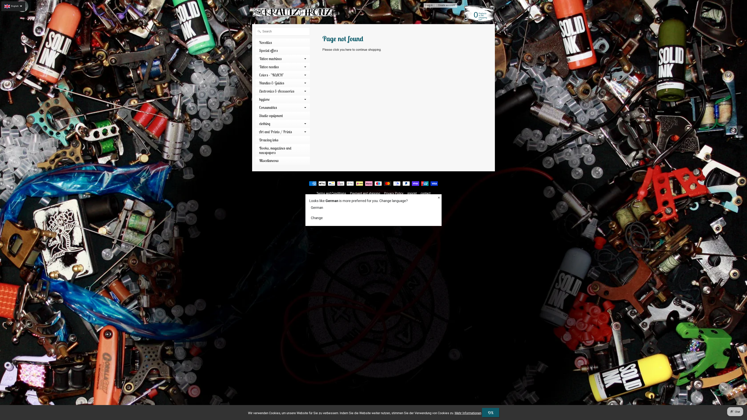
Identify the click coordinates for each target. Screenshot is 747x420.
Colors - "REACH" (271, 75)
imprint (412, 193)
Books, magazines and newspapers (275, 150)
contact (425, 193)
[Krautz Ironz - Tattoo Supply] (293, 12)
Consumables (268, 107)
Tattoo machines (270, 58)
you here (346, 50)
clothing (264, 123)
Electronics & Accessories (276, 91)
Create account (446, 5)
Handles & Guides (271, 83)
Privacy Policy (393, 193)
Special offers (268, 50)
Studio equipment (271, 115)
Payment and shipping (365, 193)
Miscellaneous (269, 160)
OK (490, 412)
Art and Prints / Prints (275, 132)
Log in (429, 5)
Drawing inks (268, 140)
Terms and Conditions (331, 193)
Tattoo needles (269, 67)
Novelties (265, 42)
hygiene (264, 99)
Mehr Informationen (468, 413)
